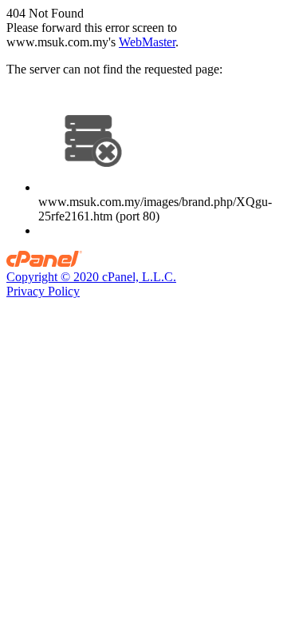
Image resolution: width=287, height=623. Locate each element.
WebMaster (147, 42)
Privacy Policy (43, 291)
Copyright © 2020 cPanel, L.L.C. (91, 277)
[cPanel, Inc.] (44, 262)
